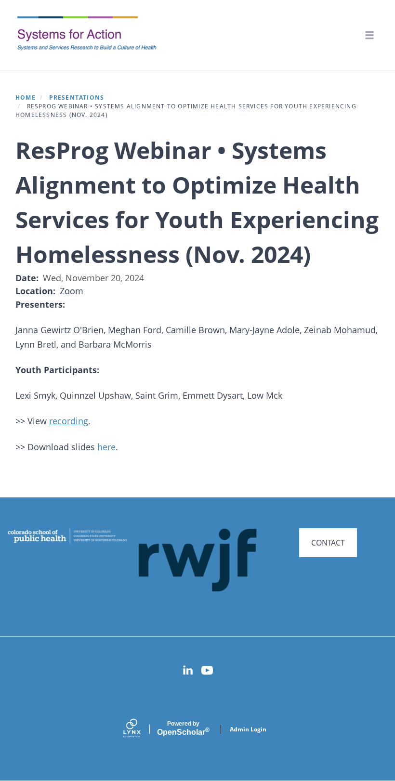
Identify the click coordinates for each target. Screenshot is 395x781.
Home (25, 97)
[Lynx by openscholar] (140, 729)
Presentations (77, 97)
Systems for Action (93, 34)
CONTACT (328, 542)
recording (68, 421)
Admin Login (248, 729)
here (106, 447)
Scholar (183, 728)
